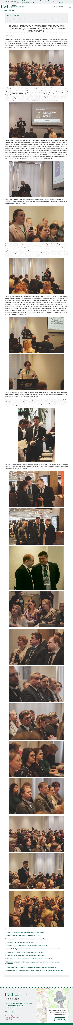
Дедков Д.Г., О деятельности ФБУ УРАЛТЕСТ (21, 942)
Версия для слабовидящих (62, 1)
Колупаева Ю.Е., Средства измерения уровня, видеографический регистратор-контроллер (35, 971)
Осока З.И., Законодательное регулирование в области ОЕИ (25, 932)
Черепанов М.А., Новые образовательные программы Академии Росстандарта (31, 967)
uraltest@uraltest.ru (13, 1012)
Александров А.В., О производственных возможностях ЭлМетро (27, 939)
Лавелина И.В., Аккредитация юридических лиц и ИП (23, 936)
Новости (16, 16)
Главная (9, 16)
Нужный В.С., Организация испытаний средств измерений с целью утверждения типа (33, 949)
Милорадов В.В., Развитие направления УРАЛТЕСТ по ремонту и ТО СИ (29, 959)
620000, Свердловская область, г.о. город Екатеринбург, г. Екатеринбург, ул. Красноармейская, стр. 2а (37, 1)
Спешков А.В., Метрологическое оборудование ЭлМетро (25, 952)
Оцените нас (60, 1019)
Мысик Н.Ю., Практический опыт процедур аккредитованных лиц (27, 946)
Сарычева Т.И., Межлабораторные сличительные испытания (25, 955)
